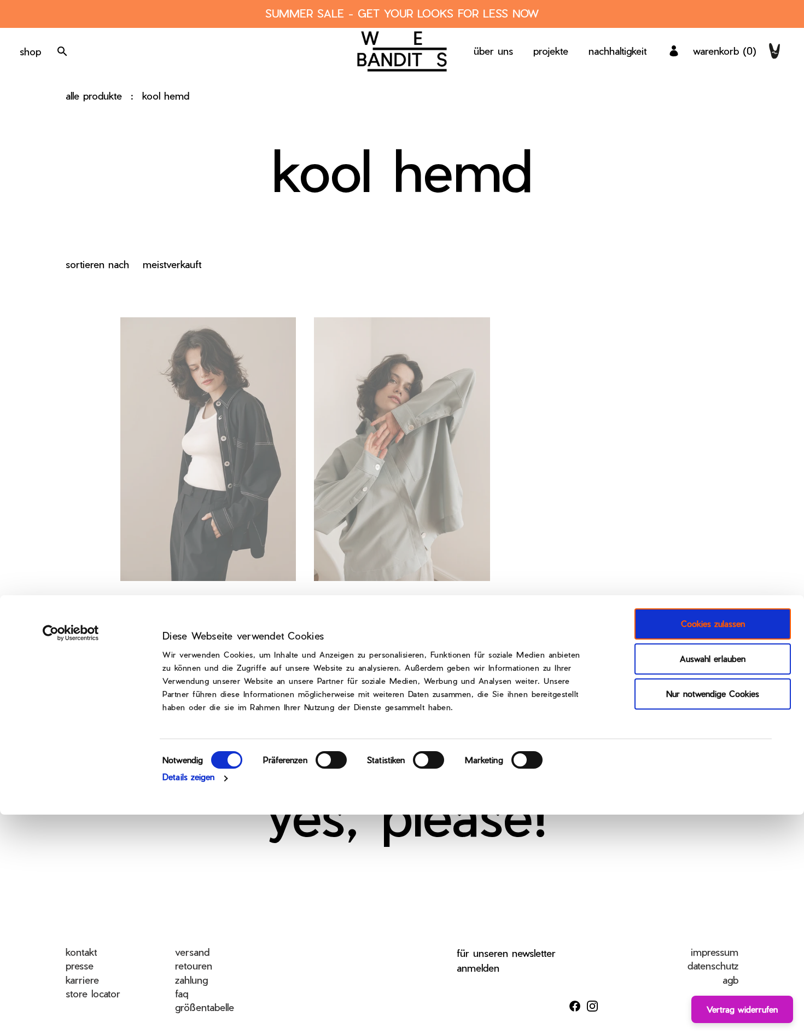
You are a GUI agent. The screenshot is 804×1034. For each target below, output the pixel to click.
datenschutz (713, 965)
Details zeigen (188, 777)
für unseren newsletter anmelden (506, 960)
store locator (93, 993)
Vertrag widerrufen (742, 1009)
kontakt (81, 951)
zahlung (191, 979)
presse (80, 965)
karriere (82, 979)
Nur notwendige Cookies (712, 694)
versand (192, 951)
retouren (193, 965)
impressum (714, 951)
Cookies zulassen (713, 624)
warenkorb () (724, 50)
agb (730, 979)
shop (30, 51)
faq (181, 993)
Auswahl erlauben (712, 659)
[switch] (331, 760)
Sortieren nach (97, 264)
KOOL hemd (165, 95)
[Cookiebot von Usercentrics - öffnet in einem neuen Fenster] (71, 633)
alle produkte (94, 95)
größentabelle (204, 1007)
